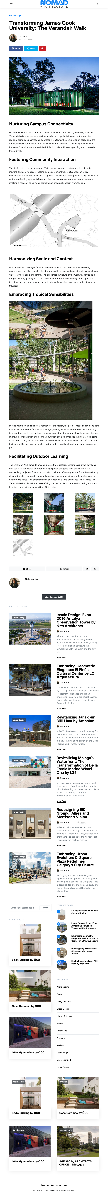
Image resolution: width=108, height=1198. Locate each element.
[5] (62, 965)
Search (45, 908)
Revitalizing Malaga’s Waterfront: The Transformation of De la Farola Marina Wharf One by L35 (77, 765)
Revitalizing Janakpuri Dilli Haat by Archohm (76, 719)
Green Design (63, 1009)
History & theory (64, 1016)
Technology (62, 1052)
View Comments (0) (54, 597)
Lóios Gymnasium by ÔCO (28, 1052)
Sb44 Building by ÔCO (26, 959)
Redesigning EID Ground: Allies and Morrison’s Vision (73, 813)
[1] (62, 914)
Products (61, 1038)
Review (60, 1045)
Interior (60, 1023)
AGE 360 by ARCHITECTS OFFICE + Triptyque (75, 1163)
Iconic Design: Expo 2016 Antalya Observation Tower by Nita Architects (76, 620)
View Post (61, 657)
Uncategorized (64, 1060)
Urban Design (15, 15)
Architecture (63, 987)
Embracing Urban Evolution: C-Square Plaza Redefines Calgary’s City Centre (75, 859)
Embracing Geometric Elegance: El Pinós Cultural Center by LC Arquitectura (76, 671)
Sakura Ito (23, 36)
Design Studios (64, 1001)
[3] (62, 939)
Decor (59, 994)
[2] (62, 927)
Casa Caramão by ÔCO (26, 1006)
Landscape (62, 1030)
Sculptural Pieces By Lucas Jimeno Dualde (84, 911)
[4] (62, 952)
